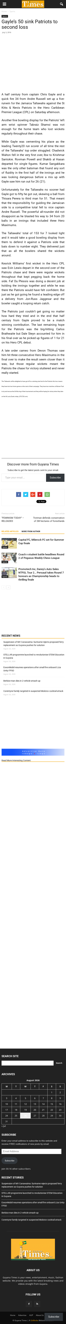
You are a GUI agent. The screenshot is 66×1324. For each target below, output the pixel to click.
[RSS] (37, 1304)
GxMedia (34, 1320)
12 (25, 1104)
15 (51, 1104)
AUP (31, 1315)
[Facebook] (29, 1304)
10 (6, 1104)
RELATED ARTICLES (10, 531)
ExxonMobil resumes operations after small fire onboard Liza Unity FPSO (32, 669)
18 (16, 1109)
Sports (4, 16)
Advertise (22, 1315)
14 (43, 1104)
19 (25, 1109)
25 (16, 1115)
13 (35, 1104)
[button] (61, 4)
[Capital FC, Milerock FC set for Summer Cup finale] (9, 543)
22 (51, 1109)
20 (35, 1109)
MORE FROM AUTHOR (31, 531)
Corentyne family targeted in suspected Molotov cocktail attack (33, 691)
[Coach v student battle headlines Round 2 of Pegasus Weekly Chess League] (9, 558)
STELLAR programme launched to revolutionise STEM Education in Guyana (33, 656)
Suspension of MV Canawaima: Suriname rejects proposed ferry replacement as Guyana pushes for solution (33, 643)
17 (6, 1109)
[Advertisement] (33, 62)
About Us (40, 1315)
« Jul (4, 1126)
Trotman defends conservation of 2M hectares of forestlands (48, 519)
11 (16, 1104)
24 (6, 1115)
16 (60, 1104)
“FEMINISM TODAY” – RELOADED (13, 519)
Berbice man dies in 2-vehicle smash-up (21, 681)
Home (12, 1315)
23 (60, 1109)
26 (25, 1115)
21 (43, 1109)
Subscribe (55, 477)
